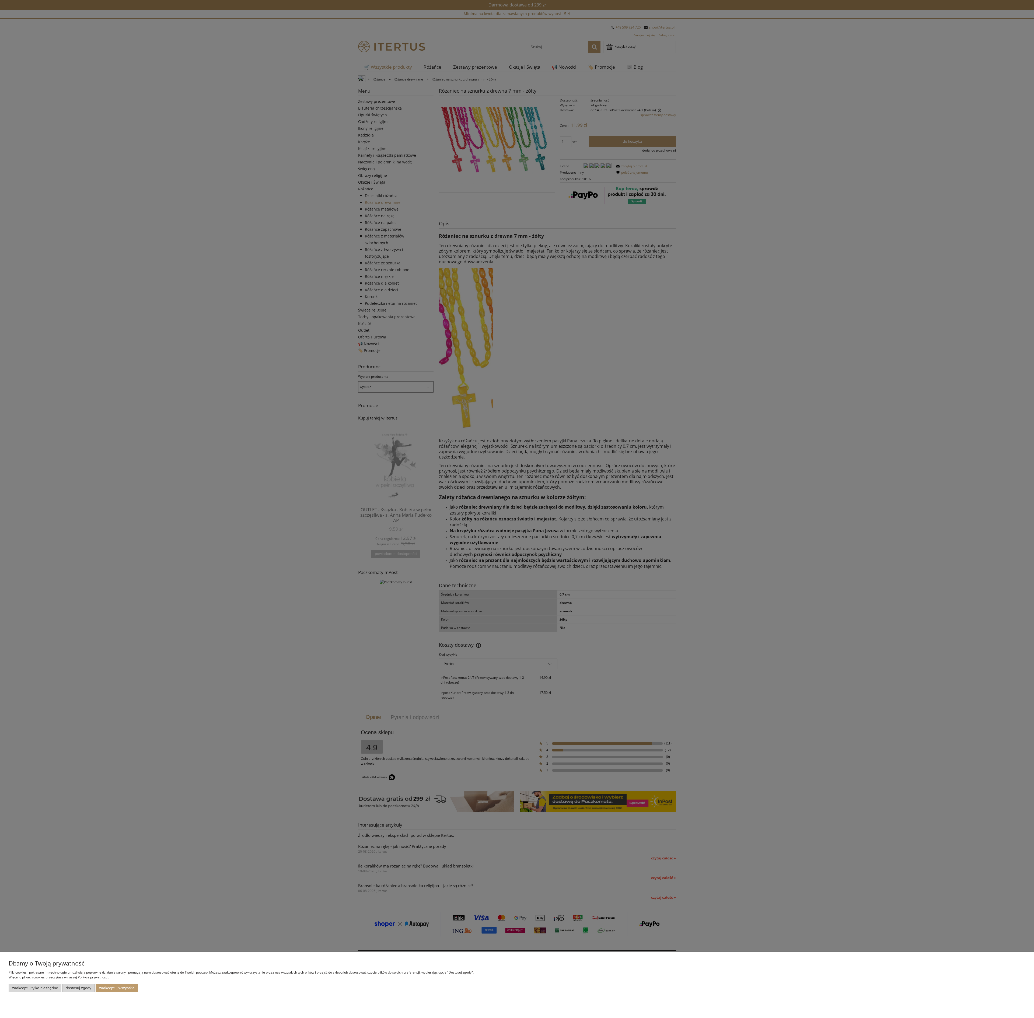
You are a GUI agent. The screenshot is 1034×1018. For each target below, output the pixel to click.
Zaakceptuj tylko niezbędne (35, 988)
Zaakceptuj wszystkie (117, 988)
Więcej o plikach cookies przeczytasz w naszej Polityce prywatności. (59, 977)
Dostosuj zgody (78, 988)
